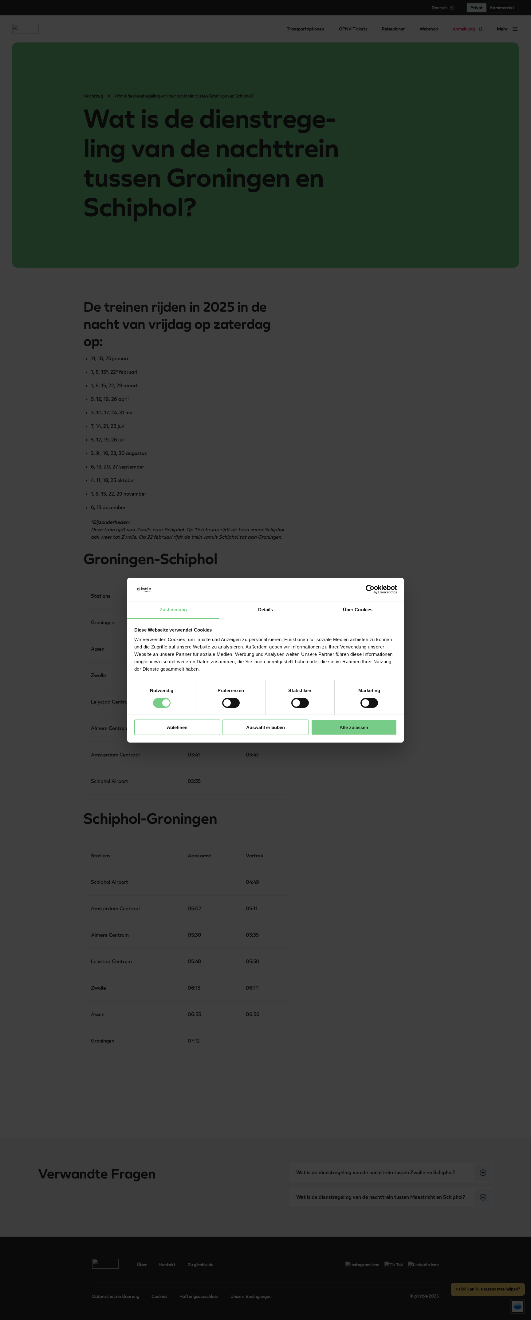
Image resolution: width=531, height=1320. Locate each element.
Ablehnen (177, 727)
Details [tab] (265, 609)
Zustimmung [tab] (173, 609)
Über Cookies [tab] (357, 609)
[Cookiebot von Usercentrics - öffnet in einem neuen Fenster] (370, 589)
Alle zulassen (354, 727)
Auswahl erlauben (265, 727)
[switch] (231, 703)
